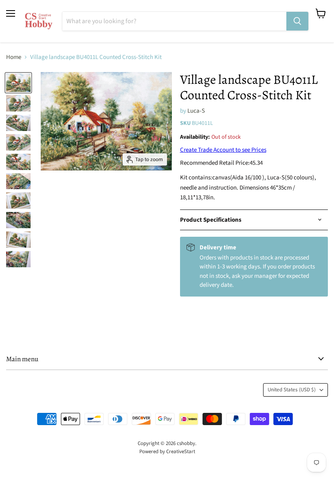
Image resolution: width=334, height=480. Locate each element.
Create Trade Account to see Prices (223, 150)
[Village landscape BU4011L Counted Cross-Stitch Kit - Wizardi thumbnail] (18, 83)
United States (292, 389)
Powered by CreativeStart (167, 451)
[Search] (297, 21)
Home (13, 57)
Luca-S (196, 111)
